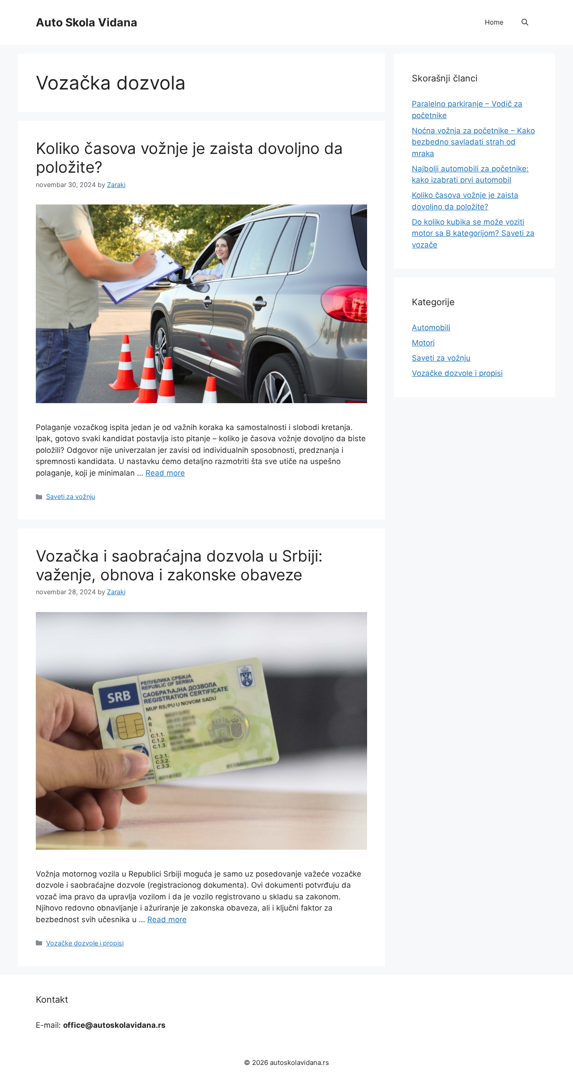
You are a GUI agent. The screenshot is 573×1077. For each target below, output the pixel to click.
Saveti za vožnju (70, 496)
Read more (165, 472)
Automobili (431, 327)
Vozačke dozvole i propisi (85, 943)
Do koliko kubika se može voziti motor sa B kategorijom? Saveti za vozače (473, 233)
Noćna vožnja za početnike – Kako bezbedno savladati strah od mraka (473, 142)
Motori (423, 342)
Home (494, 22)
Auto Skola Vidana (86, 22)
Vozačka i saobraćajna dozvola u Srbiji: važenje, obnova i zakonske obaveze (179, 565)
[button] (525, 22)
